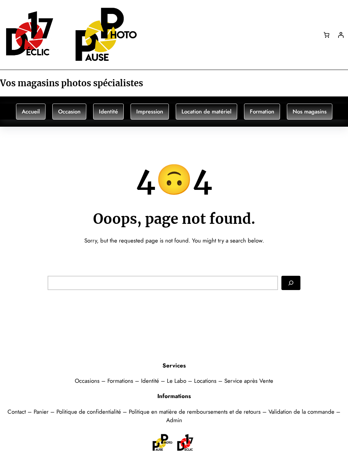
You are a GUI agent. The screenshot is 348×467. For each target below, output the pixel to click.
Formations (121, 381)
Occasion (69, 111)
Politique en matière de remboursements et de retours (195, 412)
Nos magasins (310, 111)
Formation (262, 111)
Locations (206, 381)
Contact (17, 412)
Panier (42, 412)
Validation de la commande (301, 412)
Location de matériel (206, 111)
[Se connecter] (341, 35)
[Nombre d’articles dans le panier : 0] (326, 35)
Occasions (88, 381)
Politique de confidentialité (88, 412)
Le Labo (176, 381)
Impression (149, 111)
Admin (174, 420)
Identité (108, 111)
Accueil (31, 111)
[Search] (290, 283)
